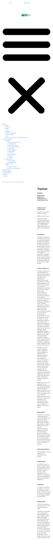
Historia (8, 126)
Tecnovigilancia (7, 173)
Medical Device (9, 163)
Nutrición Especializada (14, 168)
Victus (7, 165)
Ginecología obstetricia (14, 146)
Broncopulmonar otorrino (14, 142)
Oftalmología (11, 151)
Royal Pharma (9, 159)
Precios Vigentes (10, 134)
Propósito (8, 131)
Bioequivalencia (7, 170)
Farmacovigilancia (7, 171)
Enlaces (5, 174)
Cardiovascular (12, 143)
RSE (7, 136)
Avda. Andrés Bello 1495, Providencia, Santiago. (26, 547)
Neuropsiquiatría (12, 150)
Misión (7, 128)
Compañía (5, 125)
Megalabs (8, 140)
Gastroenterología (12, 145)
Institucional (11, 148)
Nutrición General (12, 166)
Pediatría (10, 156)
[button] (26, 70)
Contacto (5, 176)
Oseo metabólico (12, 154)
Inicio (4, 123)
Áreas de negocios (7, 139)
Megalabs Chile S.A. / (23, 545)
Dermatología (11, 160)
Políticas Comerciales (11, 133)
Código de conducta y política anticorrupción (17, 137)
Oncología (10, 153)
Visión (7, 129)
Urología (10, 157)
